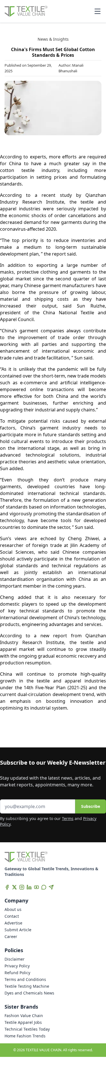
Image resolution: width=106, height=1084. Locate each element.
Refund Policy (17, 972)
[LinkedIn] (29, 887)
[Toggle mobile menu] (97, 11)
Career (11, 936)
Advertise (13, 923)
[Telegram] (51, 887)
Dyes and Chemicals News (29, 993)
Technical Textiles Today (27, 1029)
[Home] (26, 11)
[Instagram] (21, 887)
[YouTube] (36, 887)
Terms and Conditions (25, 979)
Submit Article (18, 929)
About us (13, 909)
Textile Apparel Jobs (23, 1022)
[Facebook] (7, 887)
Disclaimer (15, 959)
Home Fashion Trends (25, 1036)
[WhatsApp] (43, 887)
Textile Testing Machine (27, 986)
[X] (14, 887)
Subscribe (90, 806)
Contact (12, 916)
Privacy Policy (17, 966)
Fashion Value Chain (24, 1015)
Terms (67, 818)
